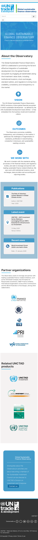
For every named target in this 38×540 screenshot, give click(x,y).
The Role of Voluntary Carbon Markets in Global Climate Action (19, 195)
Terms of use (21, 536)
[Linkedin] (32, 521)
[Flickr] (28, 521)
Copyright (5, 536)
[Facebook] (36, 521)
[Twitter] (21, 521)
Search (33, 16)
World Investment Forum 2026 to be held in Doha (19, 246)
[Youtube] (24, 521)
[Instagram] (17, 521)
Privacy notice (13, 536)
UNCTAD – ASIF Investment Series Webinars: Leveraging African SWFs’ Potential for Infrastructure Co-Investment (20, 220)
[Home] (19, 8)
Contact (35, 516)
